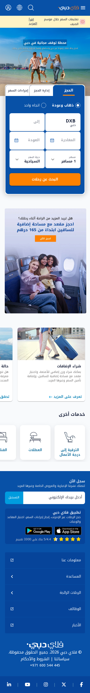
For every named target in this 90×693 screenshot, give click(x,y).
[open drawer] (83, 7)
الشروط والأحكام (35, 659)
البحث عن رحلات (45, 179)
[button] (45, 560)
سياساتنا (61, 659)
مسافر (72, 157)
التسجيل (13, 497)
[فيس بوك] (81, 685)
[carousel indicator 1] (47, 81)
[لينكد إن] (9, 685)
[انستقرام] (46, 685)
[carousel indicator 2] (43, 81)
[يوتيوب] (27, 685)
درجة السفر (34, 157)
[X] (64, 685)
